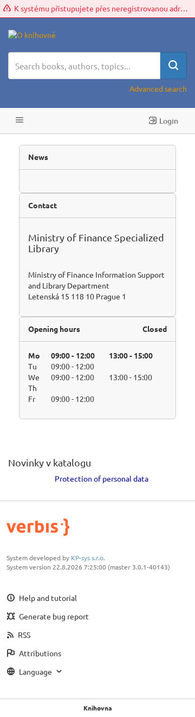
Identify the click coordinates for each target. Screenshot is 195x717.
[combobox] (84, 65)
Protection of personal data (101, 478)
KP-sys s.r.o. (88, 557)
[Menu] (19, 120)
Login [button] (168, 121)
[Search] (173, 65)
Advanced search (158, 88)
